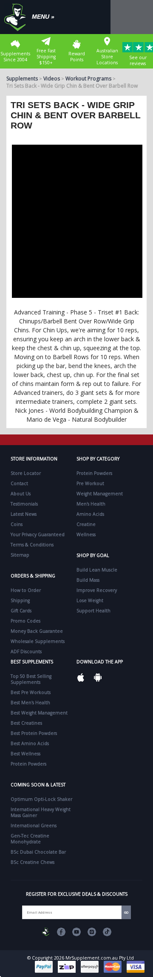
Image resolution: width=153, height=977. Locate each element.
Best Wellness (25, 754)
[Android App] (98, 677)
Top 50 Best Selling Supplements (31, 679)
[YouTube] (76, 932)
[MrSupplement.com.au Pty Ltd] (46, 932)
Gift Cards (21, 611)
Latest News (24, 514)
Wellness (86, 534)
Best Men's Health (30, 703)
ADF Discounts (26, 651)
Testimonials (24, 504)
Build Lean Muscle (96, 570)
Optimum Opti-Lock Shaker (41, 799)
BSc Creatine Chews (32, 862)
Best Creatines (26, 723)
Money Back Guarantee (37, 631)
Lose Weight (89, 600)
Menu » (43, 16)
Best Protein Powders (34, 733)
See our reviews (138, 60)
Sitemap (20, 555)
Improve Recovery (96, 590)
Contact (19, 483)
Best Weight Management (39, 713)
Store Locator (26, 473)
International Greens (34, 825)
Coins (17, 524)
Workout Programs (88, 78)
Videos (51, 78)
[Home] (17, 17)
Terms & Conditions (32, 545)
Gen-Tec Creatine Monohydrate (30, 839)
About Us (21, 494)
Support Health (93, 611)
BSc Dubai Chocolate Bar (38, 852)
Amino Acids (90, 514)
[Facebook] (61, 932)
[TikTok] (107, 932)
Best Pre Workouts (31, 692)
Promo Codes (25, 621)
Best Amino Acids (30, 743)
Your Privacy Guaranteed (38, 534)
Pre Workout (90, 483)
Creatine (86, 524)
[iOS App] (80, 677)
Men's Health (90, 504)
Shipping (20, 600)
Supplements (22, 78)
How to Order (26, 590)
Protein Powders (94, 473)
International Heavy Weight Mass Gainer (41, 812)
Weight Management (99, 494)
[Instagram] (92, 932)
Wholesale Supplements (38, 641)
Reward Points (76, 57)
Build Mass (87, 580)
